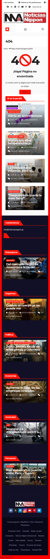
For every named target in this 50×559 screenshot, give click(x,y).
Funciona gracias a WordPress (18, 522)
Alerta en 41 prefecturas (25, 116)
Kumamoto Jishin (14, 531)
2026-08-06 (13, 313)
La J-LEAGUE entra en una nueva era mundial (24, 307)
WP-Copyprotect (26, 557)
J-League (10, 301)
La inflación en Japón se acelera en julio (23, 389)
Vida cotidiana (20, 540)
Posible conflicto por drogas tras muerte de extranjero (22, 267)
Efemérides (13, 545)
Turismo (22, 545)
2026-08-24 (15, 175)
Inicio (6, 49)
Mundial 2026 (37, 550)
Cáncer (11, 164)
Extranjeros (10, 536)
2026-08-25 (15, 120)
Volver (25, 92)
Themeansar (25, 525)
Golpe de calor (14, 112)
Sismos (30, 540)
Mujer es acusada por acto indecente (24, 471)
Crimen (10, 540)
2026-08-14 (13, 354)
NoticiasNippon (30, 120)
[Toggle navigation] (25, 29)
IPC (8, 384)
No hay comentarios (20, 124)
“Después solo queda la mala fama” (25, 196)
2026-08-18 (13, 271)
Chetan (16, 557)
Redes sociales (14, 191)
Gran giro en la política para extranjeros (22, 348)
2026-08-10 (13, 477)
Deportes (41, 536)
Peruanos (10, 466)
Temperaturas (25, 550)
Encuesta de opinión (14, 425)
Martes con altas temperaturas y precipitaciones (19, 143)
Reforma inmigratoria (24, 342)
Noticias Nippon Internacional (26, 536)
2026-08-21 (13, 395)
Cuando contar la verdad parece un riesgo (23, 430)
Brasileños (11, 260)
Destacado (10, 342)
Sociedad (25, 531)
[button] (43, 29)
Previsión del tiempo (16, 136)
